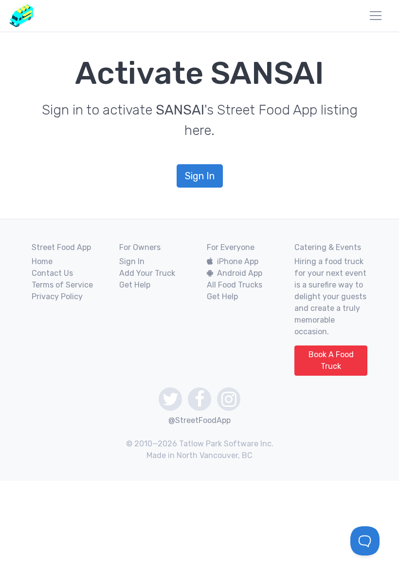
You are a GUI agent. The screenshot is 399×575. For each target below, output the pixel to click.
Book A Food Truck (331, 360)
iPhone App (237, 261)
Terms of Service (62, 284)
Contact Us (52, 273)
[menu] (375, 15)
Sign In (200, 176)
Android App (239, 273)
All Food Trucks (234, 284)
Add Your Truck (147, 273)
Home (42, 261)
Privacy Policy (57, 296)
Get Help (134, 284)
